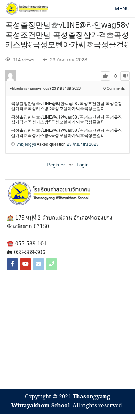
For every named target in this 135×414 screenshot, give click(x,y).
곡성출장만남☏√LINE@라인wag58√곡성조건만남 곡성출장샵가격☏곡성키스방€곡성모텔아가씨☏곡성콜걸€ (67, 35)
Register (56, 165)
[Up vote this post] (105, 76)
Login (82, 165)
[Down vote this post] (125, 76)
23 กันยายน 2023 (83, 144)
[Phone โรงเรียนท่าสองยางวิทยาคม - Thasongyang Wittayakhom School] (51, 264)
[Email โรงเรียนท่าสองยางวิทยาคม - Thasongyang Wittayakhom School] (38, 264)
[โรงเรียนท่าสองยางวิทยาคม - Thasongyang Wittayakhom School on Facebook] (12, 264)
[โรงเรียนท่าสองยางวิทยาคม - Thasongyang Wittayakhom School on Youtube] (25, 264)
